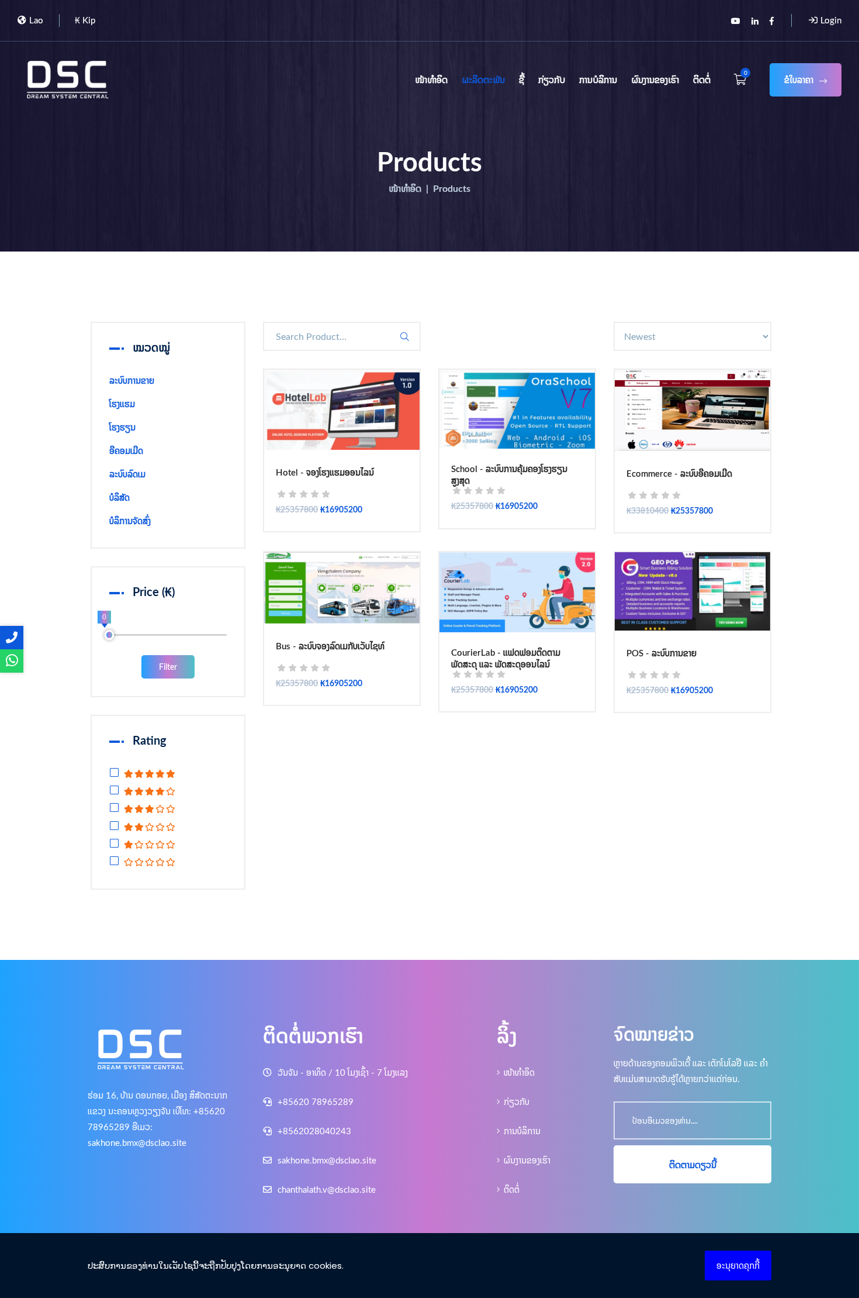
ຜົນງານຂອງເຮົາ (655, 79)
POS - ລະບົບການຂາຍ (661, 654)
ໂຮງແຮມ (122, 404)
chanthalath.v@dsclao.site (325, 1189)
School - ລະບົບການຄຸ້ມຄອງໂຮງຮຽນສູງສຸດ (509, 475)
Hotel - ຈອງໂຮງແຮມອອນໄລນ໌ (325, 473)
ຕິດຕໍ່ (702, 79)
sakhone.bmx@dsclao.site (325, 1160)
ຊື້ (521, 79)
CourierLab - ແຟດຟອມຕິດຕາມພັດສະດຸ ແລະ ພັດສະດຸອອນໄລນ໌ (505, 658)
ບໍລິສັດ (119, 497)
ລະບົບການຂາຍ (131, 380)
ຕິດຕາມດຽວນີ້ (692, 1164)
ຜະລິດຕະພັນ (483, 79)
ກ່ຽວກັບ (551, 79)
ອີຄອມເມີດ (126, 450)
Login (830, 20)
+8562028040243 (313, 1131)
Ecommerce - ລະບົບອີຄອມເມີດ (679, 474)
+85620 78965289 (314, 1101)
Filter (168, 666)
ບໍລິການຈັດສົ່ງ (130, 521)
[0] (110, 635)
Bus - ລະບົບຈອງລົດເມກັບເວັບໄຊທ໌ (330, 647)
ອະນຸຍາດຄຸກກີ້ (738, 1265)
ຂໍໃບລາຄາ (798, 80)
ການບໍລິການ (598, 79)
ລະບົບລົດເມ (127, 474)
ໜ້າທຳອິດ (431, 79)
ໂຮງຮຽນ (122, 427)
